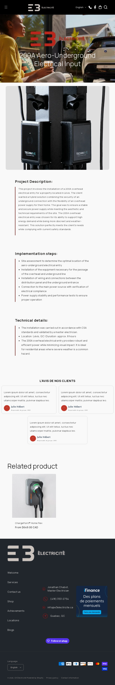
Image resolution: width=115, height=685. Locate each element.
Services (12, 582)
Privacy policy (52, 678)
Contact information (70, 678)
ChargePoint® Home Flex (28, 523)
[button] (6, 7)
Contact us (14, 591)
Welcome (12, 572)
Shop (10, 601)
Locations (13, 620)
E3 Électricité (20, 678)
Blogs (10, 630)
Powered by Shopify (35, 678)
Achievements (15, 610)
